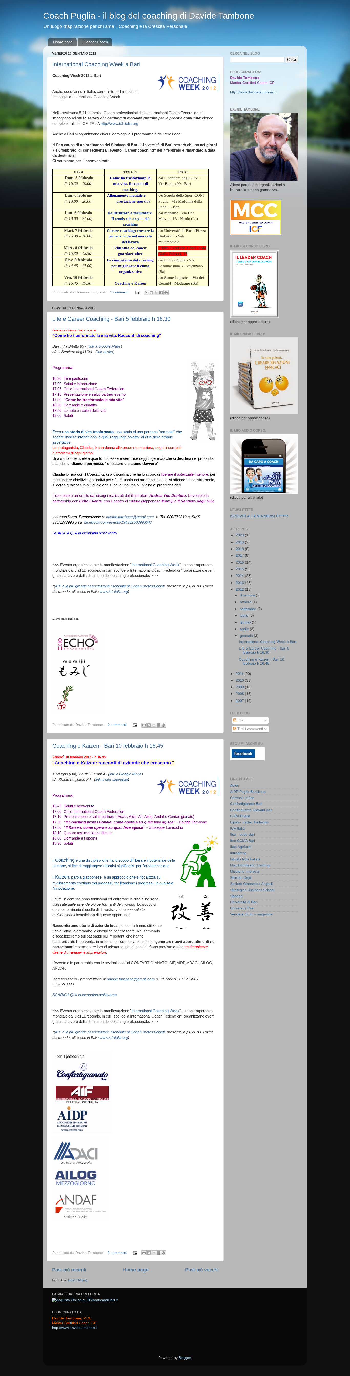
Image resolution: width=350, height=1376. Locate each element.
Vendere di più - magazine (251, 914)
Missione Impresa (244, 871)
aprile (245, 629)
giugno (246, 622)
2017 (240, 555)
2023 (240, 535)
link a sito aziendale (111, 779)
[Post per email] (137, 292)
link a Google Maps (105, 346)
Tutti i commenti (249, 729)
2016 (240, 562)
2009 (240, 687)
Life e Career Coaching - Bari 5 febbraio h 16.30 (111, 319)
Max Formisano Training (250, 865)
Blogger (185, 1358)
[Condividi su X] (156, 292)
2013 (240, 583)
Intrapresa (238, 853)
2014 (240, 576)
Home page (63, 42)
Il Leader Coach (94, 42)
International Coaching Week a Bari (96, 64)
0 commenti (117, 725)
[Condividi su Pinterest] (166, 292)
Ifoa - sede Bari (242, 834)
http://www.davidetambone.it (253, 92)
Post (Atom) (77, 1280)
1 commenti (119, 292)
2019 (240, 542)
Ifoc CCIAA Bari (242, 841)
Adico (234, 785)
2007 (240, 701)
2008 (240, 694)
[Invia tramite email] (146, 292)
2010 (240, 680)
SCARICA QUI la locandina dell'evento (84, 533)
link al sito (105, 352)
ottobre (246, 602)
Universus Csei (242, 908)
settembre (248, 609)
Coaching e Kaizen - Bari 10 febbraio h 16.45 (107, 746)
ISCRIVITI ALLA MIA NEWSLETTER (259, 516)
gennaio (247, 636)
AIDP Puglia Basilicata (248, 792)
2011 (240, 674)
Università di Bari (244, 902)
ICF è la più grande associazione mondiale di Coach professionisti (110, 586)
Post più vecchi (202, 1269)
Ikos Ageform (240, 847)
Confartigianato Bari (246, 804)
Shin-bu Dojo (240, 878)
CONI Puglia (240, 816)
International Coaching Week (155, 565)
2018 (240, 549)
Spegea (236, 896)
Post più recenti (69, 1269)
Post (240, 720)
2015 (240, 569)
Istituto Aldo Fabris (245, 859)
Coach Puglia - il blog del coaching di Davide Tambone (148, 16)
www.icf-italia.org (114, 592)
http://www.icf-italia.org (119, 124)
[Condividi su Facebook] (161, 292)
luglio (244, 615)
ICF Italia (237, 828)
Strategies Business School (252, 890)
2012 (240, 589)
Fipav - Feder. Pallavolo (249, 822)
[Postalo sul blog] (151, 292)
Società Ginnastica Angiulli (251, 884)
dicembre (248, 595)
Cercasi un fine (242, 798)
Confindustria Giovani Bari (251, 810)
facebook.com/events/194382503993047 (118, 522)
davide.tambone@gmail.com (130, 517)
